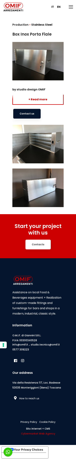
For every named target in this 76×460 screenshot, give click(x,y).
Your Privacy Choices (28, 449)
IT (52, 7)
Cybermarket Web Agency (38, 433)
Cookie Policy (47, 422)
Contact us (27, 113)
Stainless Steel (41, 25)
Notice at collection (17, 455)
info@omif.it (20, 344)
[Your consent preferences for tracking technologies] (3, 345)
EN (58, 7)
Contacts (38, 244)
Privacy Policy (29, 422)
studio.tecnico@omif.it (45, 344)
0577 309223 (20, 349)
